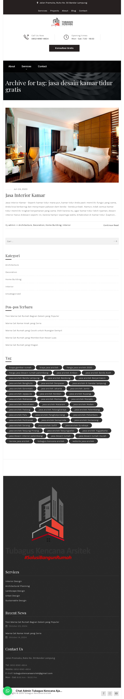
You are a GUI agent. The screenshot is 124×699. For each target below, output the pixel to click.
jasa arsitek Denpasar (52, 383)
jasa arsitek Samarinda (53, 420)
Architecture (25, 225)
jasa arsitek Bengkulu (21, 383)
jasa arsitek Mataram (53, 404)
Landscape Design (15, 590)
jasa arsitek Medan (83, 404)
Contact (83, 10)
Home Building (54, 225)
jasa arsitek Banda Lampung (24, 378)
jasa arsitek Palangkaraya (52, 409)
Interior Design (13, 581)
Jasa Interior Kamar (25, 195)
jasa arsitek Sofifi (47, 425)
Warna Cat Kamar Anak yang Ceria (23, 323)
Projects (54, 10)
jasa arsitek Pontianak (21, 420)
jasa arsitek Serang (19, 425)
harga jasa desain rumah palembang (28, 372)
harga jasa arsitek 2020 (79, 367)
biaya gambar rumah (20, 367)
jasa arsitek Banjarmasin (92, 378)
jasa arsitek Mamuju (52, 399)
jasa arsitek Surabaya (76, 425)
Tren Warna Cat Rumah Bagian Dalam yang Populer (32, 316)
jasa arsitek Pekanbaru (85, 415)
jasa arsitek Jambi (80, 388)
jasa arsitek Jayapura (20, 393)
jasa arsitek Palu (18, 415)
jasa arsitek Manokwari (21, 404)
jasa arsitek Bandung (59, 378)
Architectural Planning (17, 586)
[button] (7, 690)
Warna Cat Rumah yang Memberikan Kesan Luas (30, 337)
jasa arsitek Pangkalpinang (50, 415)
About (65, 10)
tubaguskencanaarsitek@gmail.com (33, 673)
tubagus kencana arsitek (51, 441)
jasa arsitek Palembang (87, 409)
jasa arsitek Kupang (80, 393)
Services (42, 10)
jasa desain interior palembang (26, 436)
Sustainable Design (15, 600)
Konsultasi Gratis (64, 48)
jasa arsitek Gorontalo (21, 388)
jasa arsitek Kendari (50, 393)
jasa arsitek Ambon (67, 372)
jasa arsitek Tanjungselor (60, 430)
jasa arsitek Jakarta (51, 388)
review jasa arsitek (19, 441)
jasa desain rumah (61, 436)
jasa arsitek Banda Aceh (98, 372)
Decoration (38, 225)
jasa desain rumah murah (92, 436)
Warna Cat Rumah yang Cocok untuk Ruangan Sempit (33, 330)
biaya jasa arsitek (49, 367)
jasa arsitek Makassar (21, 399)
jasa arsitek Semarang (86, 420)
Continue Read (111, 225)
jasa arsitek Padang (19, 409)
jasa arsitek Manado (82, 399)
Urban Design (12, 595)
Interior (67, 225)
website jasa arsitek (83, 441)
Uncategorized (13, 293)
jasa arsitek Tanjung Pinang (24, 430)
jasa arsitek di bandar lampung (89, 383)
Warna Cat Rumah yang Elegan (21, 345)
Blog (73, 10)
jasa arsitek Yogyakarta (95, 430)
